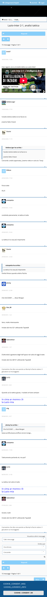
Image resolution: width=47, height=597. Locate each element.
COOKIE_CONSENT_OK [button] (23, 593)
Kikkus (8, 170)
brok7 (8, 52)
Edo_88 (8, 307)
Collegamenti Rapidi (12, 3)
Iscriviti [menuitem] (34, 3)
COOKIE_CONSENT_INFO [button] (15, 587)
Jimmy (8, 283)
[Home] (23, 10)
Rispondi (24, 34)
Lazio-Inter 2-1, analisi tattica (23, 25)
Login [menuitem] (42, 3)
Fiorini (8, 131)
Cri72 (8, 377)
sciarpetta (10, 200)
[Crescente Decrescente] (23, 552)
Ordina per (41, 544)
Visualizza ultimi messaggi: (36, 536)
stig (7, 408)
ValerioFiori (10, 340)
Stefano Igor (10, 102)
